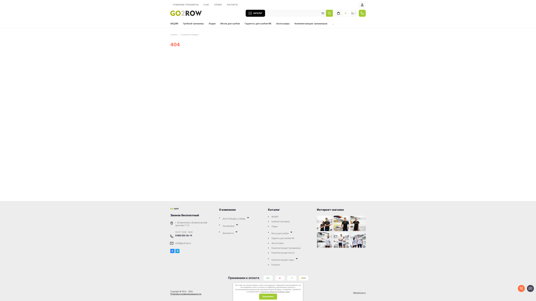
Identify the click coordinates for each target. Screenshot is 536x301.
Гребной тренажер (193, 23)
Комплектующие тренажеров (311, 23)
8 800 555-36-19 (183, 235)
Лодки (212, 23)
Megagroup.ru (359, 293)
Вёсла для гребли (230, 23)
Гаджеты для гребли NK (258, 23)
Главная (173, 35)
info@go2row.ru (183, 243)
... (333, 23)
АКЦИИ (174, 23)
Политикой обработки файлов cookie (275, 292)
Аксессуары (283, 23)
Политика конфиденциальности (185, 294)
